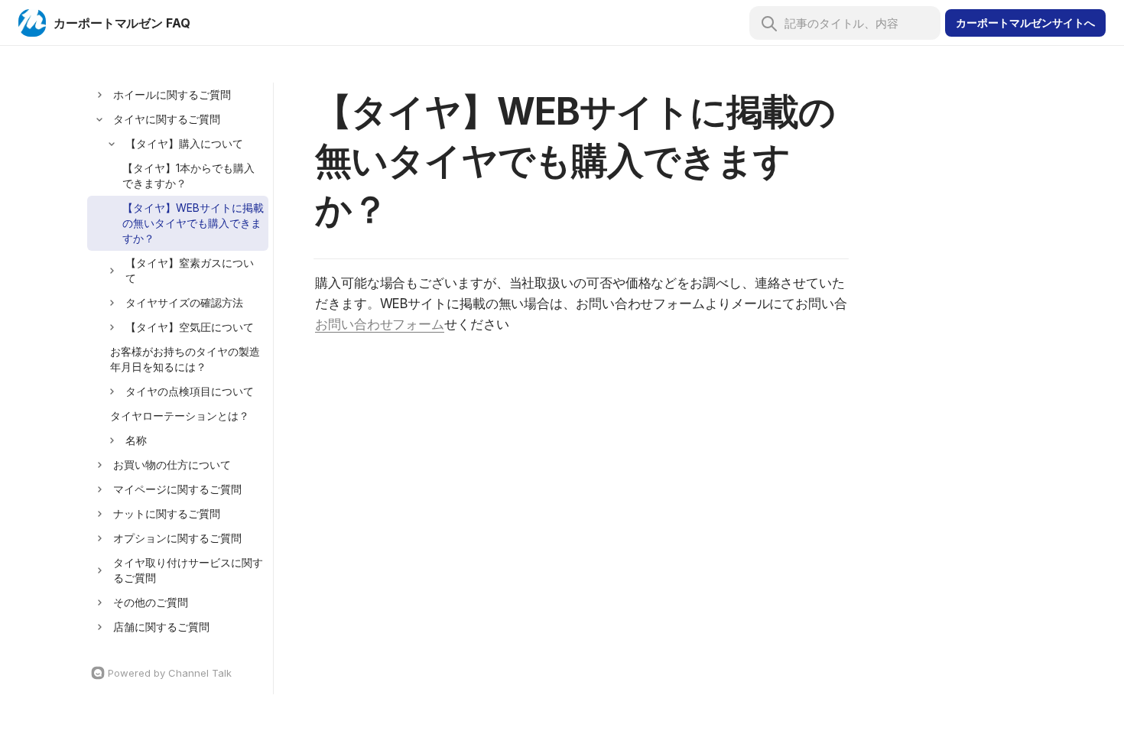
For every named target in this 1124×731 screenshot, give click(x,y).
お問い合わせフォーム (379, 324)
